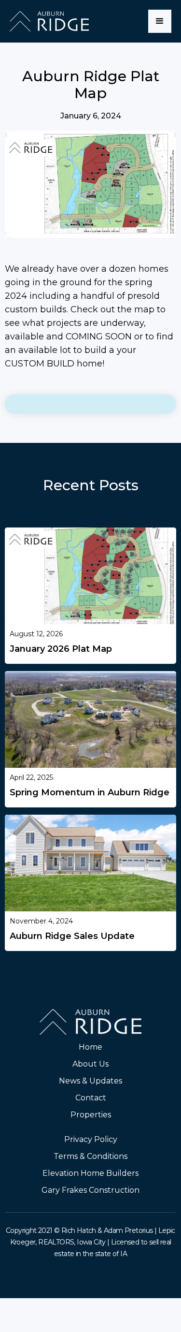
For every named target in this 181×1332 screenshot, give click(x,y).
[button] (159, 21)
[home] (49, 21)
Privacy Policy (90, 1139)
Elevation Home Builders (90, 1173)
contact (90, 1097)
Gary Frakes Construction (90, 1190)
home (90, 1047)
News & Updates (90, 1080)
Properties (90, 1114)
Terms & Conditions (90, 1156)
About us (90, 1064)
